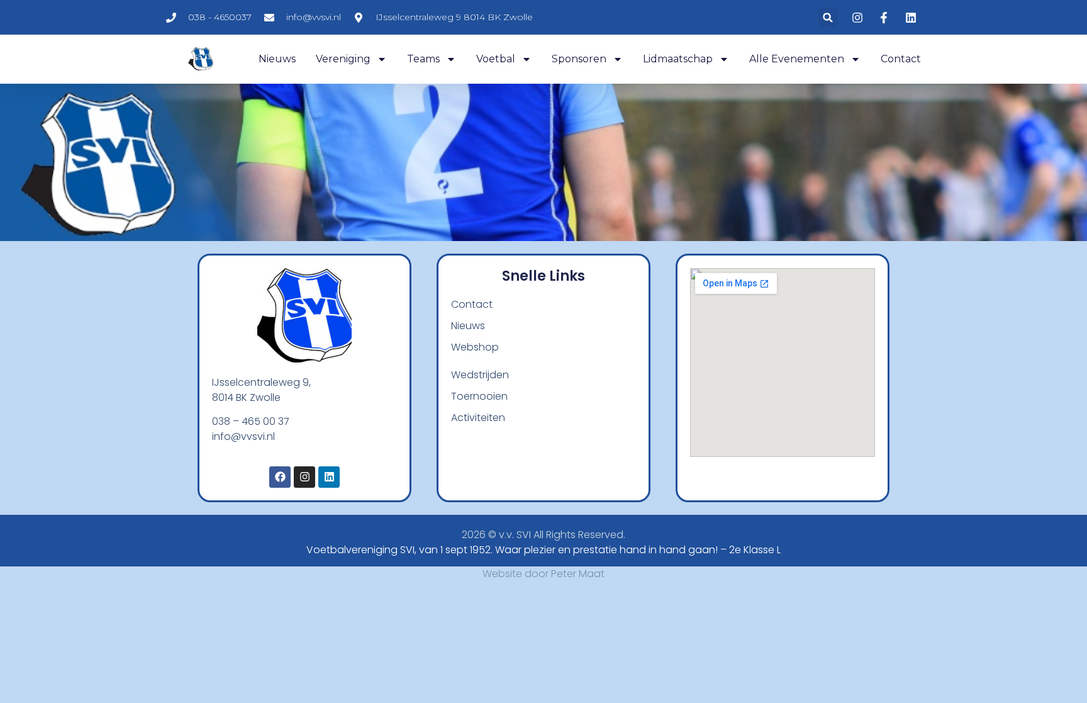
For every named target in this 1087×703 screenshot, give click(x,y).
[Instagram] (304, 477)
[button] (828, 17)
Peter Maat (578, 573)
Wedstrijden (480, 375)
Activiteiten (478, 417)
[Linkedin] (329, 477)
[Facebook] (280, 477)
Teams (423, 59)
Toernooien (479, 396)
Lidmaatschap (678, 59)
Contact (901, 59)
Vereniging (343, 59)
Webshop (475, 347)
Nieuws (277, 59)
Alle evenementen (796, 59)
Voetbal (495, 59)
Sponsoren (579, 59)
